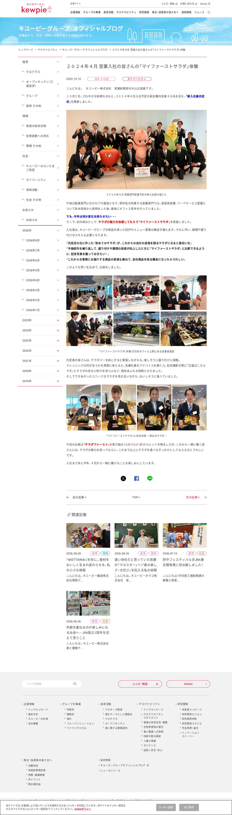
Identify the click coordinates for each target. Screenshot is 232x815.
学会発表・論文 (190, 728)
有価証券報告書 (37, 770)
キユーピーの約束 (38, 718)
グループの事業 (92, 12)
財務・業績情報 (36, 775)
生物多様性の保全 (153, 727)
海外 (69, 718)
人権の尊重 (150, 740)
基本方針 (33, 714)
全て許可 (189, 807)
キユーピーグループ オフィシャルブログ (85, 49)
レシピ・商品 (169, 5)
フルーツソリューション (80, 723)
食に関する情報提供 (116, 728)
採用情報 (187, 12)
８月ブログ (133, 444)
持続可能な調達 (152, 736)
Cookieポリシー (82, 809)
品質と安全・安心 (153, 750)
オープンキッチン (115, 723)
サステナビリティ (126, 12)
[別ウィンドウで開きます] (123, 478)
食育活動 (108, 12)
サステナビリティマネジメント (153, 716)
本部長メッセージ (192, 709)
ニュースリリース (110, 770)
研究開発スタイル (192, 723)
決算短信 (33, 765)
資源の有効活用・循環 (156, 722)
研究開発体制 (189, 718)
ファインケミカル (77, 728)
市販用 (70, 709)
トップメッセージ (38, 709)
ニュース (199, 12)
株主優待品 (34, 784)
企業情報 (75, 12)
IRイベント (34, 779)
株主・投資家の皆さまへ (165, 12)
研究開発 (144, 12)
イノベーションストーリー (190, 734)
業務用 (70, 714)
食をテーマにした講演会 (118, 714)
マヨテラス (111, 718)
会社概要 (33, 723)
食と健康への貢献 (153, 731)
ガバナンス (150, 745)
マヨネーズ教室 (114, 709)
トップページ (25, 49)
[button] (58, 62)
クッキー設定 (166, 807)
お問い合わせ (188, 5)
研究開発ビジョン (192, 714)
